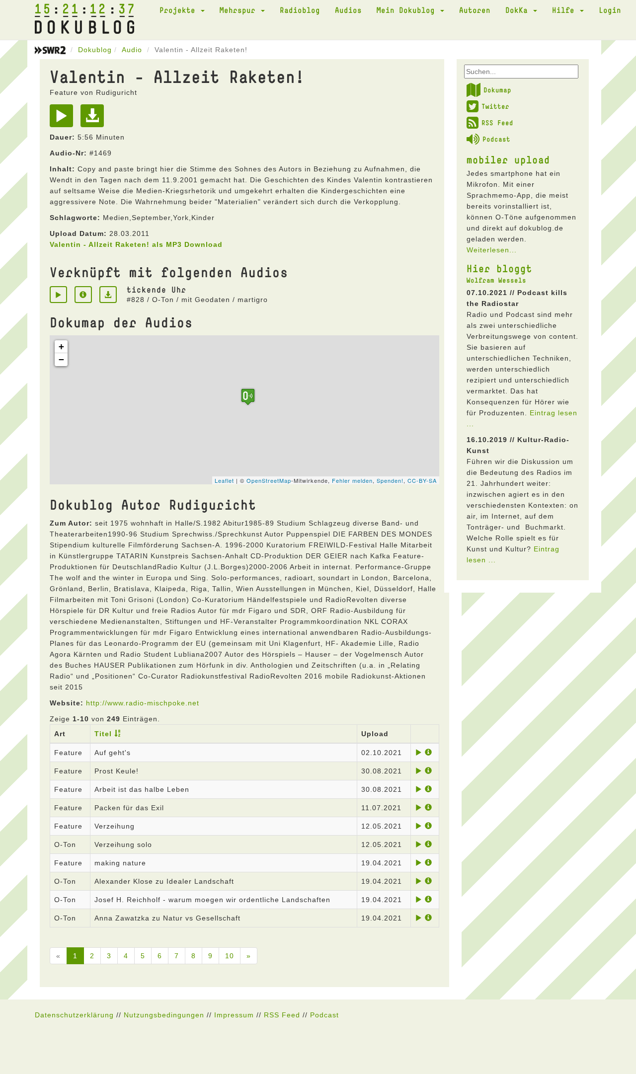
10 (229, 956)
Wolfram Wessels (496, 280)
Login (610, 9)
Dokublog (95, 50)
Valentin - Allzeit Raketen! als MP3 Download (136, 244)
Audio (132, 50)
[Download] (94, 119)
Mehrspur (240, 9)
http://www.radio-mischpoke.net (142, 703)
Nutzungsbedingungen (164, 1015)
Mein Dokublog (408, 9)
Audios (348, 9)
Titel (103, 734)
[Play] (64, 119)
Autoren (474, 9)
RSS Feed (497, 123)
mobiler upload (508, 159)
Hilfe (565, 9)
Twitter (495, 106)
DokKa (518, 9)
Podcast (496, 139)
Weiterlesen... (492, 250)
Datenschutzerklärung (74, 1015)
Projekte (179, 9)
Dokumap (497, 90)
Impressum (234, 1015)
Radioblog (300, 9)
